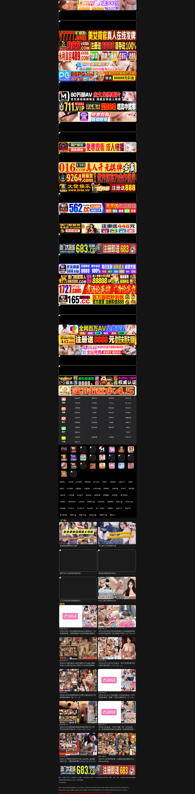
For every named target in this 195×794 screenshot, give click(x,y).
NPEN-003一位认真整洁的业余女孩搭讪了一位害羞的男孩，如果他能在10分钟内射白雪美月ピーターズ (78, 633)
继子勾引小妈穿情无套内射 (70, 573)
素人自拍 (128, 403)
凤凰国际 (87, 488)
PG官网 (70, 482)
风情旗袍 (77, 422)
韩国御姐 (94, 408)
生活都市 (77, 437)
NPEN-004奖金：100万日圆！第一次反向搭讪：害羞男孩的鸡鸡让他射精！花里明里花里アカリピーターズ (117, 729)
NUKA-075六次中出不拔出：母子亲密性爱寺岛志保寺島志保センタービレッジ (117, 664)
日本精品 (94, 403)
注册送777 (122, 482)
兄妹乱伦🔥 (92, 515)
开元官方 (71, 508)
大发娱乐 (63, 502)
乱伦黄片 (80, 495)
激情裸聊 (110, 502)
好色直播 (63, 508)
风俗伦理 (128, 437)
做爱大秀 (119, 508)
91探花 (94, 413)
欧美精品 (111, 398)
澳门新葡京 (124, 495)
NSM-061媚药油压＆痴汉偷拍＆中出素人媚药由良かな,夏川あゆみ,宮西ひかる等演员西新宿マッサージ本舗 (78, 665)
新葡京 (62, 488)
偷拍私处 (89, 495)
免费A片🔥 (82, 515)
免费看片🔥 (91, 502)
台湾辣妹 (77, 408)
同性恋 (128, 432)
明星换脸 (94, 422)
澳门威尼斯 (63, 515)
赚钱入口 (113, 515)
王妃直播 (71, 495)
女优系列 (94, 418)
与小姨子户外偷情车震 (107, 546)
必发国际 (115, 495)
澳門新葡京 (72, 502)
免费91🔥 (73, 515)
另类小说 (77, 442)
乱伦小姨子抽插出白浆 (107, 600)
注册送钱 (113, 482)
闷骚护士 (128, 422)
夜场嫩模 (106, 495)
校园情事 (94, 437)
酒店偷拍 (131, 488)
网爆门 (128, 427)
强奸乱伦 (94, 398)
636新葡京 (101, 502)
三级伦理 (77, 403)
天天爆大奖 (80, 508)
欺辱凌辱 (77, 413)
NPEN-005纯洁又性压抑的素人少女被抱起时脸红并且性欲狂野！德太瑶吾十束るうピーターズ (117, 632)
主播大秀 (63, 495)
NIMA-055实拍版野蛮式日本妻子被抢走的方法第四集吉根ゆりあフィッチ (78, 696)
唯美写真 (111, 427)
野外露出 (128, 413)
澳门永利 (96, 482)
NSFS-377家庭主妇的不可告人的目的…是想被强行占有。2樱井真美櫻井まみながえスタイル (78, 760)
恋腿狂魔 (128, 418)
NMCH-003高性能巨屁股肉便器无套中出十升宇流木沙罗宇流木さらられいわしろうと (77, 728)
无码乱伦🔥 (129, 502)
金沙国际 (90, 508)
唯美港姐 (111, 408)
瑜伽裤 (111, 422)
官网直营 (88, 482)
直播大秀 (128, 508)
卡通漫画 (77, 427)
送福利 (130, 482)
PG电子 (104, 482)
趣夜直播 (97, 495)
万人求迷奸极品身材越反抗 (70, 600)
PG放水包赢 (97, 488)
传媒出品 (77, 432)
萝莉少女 (128, 398)
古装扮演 (77, 418)
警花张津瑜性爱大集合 (107, 573)
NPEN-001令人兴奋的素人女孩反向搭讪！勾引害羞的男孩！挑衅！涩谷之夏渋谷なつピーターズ (117, 697)
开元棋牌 (79, 482)
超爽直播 (115, 488)
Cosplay (111, 403)
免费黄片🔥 (103, 515)
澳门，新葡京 (100, 508)
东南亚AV (128, 408)
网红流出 (111, 413)
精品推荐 (77, 398)
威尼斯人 (63, 482)
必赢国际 (78, 488)
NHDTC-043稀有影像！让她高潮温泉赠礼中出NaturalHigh (116, 760)
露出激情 (94, 427)
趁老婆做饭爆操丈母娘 (68, 546)
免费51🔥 (119, 502)
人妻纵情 (111, 437)
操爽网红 (106, 488)
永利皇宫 (81, 502)
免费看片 (110, 508)
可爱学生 (111, 418)
